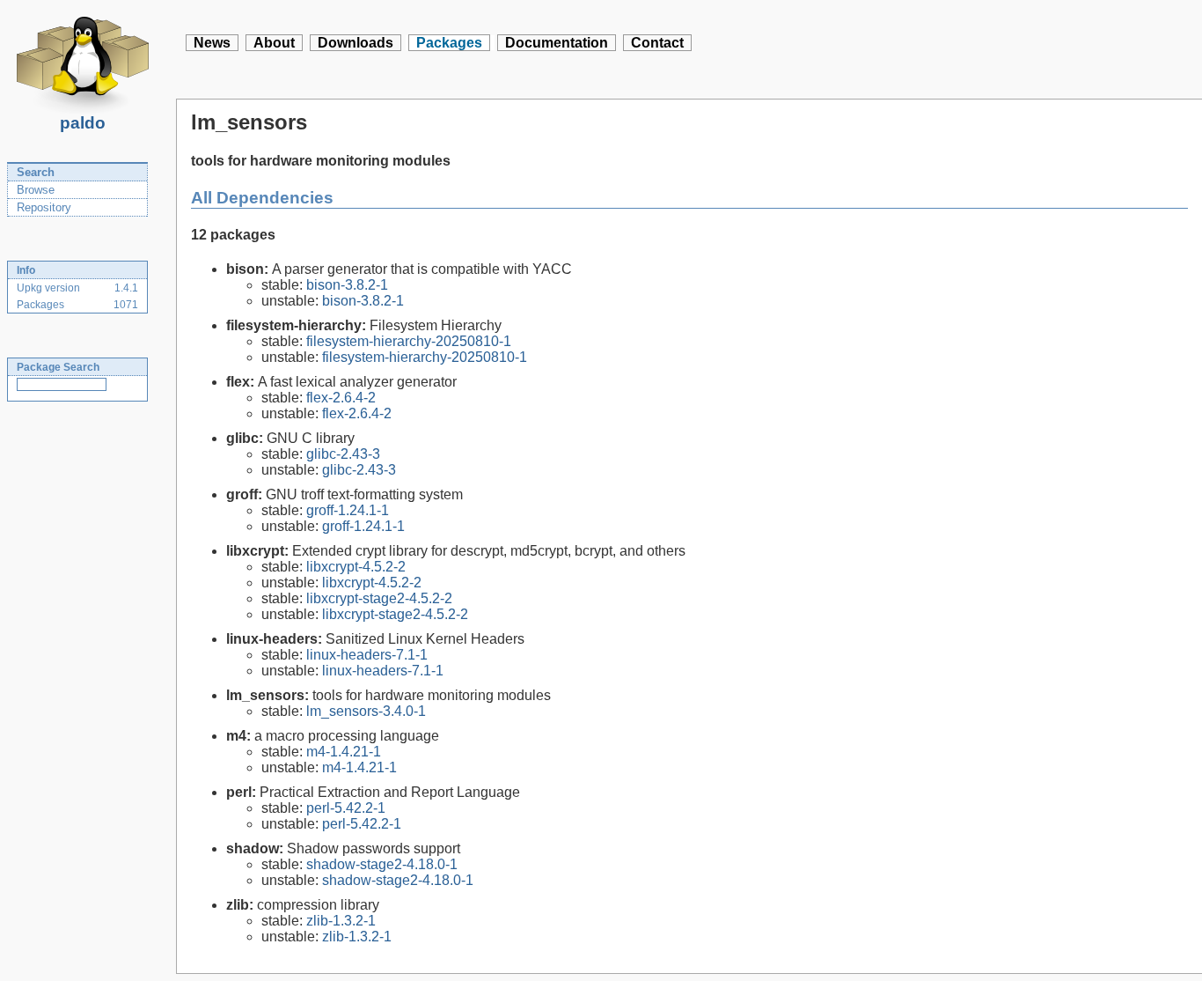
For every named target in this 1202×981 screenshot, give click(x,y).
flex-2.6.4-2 (341, 397)
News (212, 42)
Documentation (556, 42)
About (274, 42)
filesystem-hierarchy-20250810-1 (408, 341)
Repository (44, 207)
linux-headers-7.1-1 (367, 654)
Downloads (355, 42)
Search (36, 172)
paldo (83, 123)
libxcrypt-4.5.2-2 (356, 566)
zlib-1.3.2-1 (341, 920)
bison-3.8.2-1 (347, 284)
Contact (657, 42)
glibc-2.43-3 (343, 453)
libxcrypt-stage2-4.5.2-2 (379, 598)
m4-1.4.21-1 (343, 751)
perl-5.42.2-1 (345, 807)
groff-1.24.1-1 (347, 510)
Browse (36, 189)
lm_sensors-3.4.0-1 (366, 711)
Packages (449, 42)
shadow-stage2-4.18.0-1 (382, 864)
